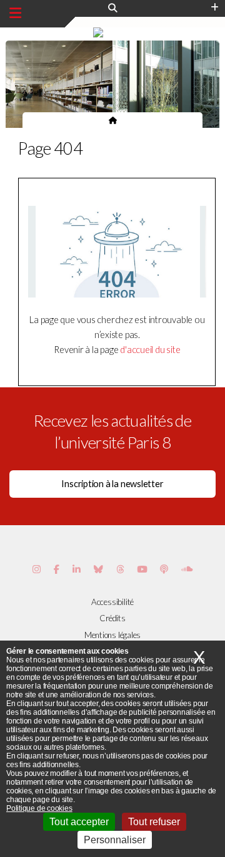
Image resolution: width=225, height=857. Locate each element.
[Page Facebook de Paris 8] (56, 569)
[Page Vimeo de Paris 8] (76, 569)
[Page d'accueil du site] (113, 119)
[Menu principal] (15, 13)
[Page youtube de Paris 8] (142, 569)
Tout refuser (154, 821)
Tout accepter (79, 821)
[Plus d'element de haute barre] (214, 7)
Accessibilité (112, 602)
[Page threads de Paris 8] (120, 569)
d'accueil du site (150, 349)
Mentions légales (112, 635)
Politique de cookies (39, 808)
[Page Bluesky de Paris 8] (98, 569)
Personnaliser (115, 840)
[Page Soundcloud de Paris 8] (186, 569)
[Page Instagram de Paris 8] (36, 569)
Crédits (112, 618)
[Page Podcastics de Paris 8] (164, 569)
